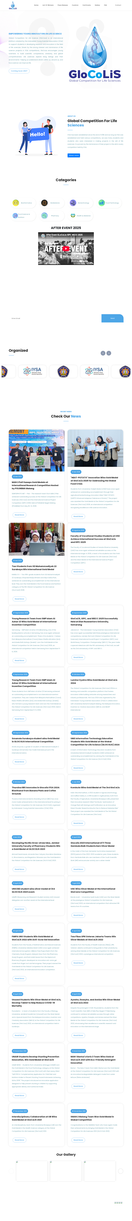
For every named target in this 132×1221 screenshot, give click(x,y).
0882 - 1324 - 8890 (56, 1212)
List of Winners (48, 5)
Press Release (63, 5)
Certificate (87, 5)
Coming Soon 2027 (19, 71)
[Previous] (11, 1171)
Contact (118, 5)
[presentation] (103, 353)
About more (74, 155)
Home (36, 5)
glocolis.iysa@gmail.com (74, 1212)
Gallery (97, 5)
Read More (19, 515)
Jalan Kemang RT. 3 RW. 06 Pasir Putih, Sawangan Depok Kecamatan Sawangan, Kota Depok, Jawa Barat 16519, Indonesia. (66, 1205)
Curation (75, 5)
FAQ (105, 5)
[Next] (120, 1171)
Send (112, 318)
